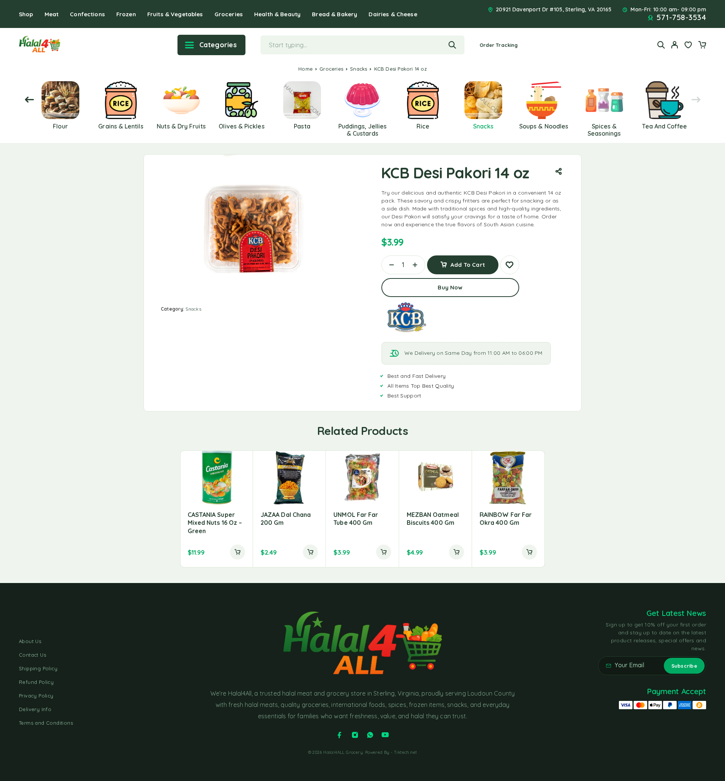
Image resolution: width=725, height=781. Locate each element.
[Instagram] (354, 734)
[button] (237, 552)
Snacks (358, 69)
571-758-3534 (681, 17)
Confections (87, 14)
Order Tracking (499, 45)
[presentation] (29, 100)
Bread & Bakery (334, 14)
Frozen (126, 14)
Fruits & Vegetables (175, 14)
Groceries (228, 14)
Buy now (450, 287)
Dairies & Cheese (393, 14)
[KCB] (405, 317)
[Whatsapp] (370, 734)
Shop (26, 14)
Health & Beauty (277, 14)
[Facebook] (339, 734)
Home (305, 69)
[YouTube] (385, 734)
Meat (52, 14)
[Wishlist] (688, 45)
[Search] (661, 44)
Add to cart (467, 262)
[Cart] (702, 45)
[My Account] (675, 44)
